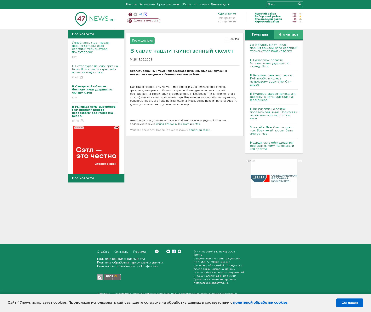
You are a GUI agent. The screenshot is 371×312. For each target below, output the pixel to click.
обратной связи (199, 130)
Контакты (121, 252)
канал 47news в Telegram (172, 124)
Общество (189, 4)
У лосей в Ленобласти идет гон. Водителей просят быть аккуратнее (271, 130)
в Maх (196, 124)
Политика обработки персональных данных (130, 262)
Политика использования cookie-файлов (127, 266)
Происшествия (168, 4)
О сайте (103, 252)
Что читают (289, 34)
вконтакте (135, 14)
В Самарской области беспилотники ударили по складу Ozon (269, 63)
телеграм (140, 14)
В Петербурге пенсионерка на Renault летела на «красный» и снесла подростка (95, 71)
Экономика (147, 4)
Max (179, 251)
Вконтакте (168, 251)
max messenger (145, 14)
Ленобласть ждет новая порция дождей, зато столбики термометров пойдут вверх (90, 50)
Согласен (350, 303)
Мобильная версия (130, 14)
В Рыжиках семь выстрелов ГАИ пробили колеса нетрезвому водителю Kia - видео (271, 80)
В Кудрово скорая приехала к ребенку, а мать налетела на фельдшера (272, 97)
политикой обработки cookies (260, 302)
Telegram (174, 251)
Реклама (139, 252)
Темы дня (259, 34)
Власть (131, 4)
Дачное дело (220, 4)
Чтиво (204, 4)
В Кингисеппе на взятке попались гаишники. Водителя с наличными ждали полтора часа (274, 114)
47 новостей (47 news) (212, 252)
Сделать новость (146, 21)
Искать (299, 4)
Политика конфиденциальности (121, 259)
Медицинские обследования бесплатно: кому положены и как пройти (272, 146)
